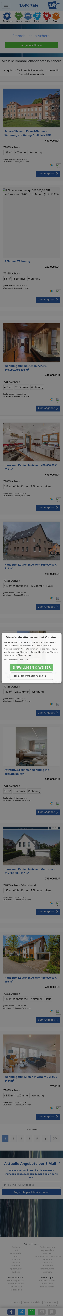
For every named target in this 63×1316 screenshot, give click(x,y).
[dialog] (32, 658)
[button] (31, 659)
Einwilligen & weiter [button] (31, 667)
